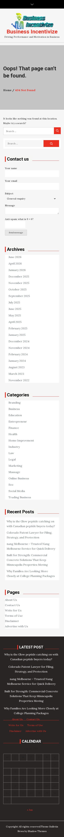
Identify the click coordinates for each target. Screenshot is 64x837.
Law (11, 453)
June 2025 (15, 309)
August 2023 (17, 367)
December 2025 (19, 276)
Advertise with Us (16, 626)
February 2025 (18, 328)
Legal (12, 459)
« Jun (30, 809)
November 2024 (19, 347)
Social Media (17, 491)
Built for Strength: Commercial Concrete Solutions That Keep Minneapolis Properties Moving (27, 559)
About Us (11, 600)
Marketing (15, 465)
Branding (15, 402)
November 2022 (19, 380)
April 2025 (15, 322)
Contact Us (12, 605)
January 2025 (17, 335)
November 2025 (19, 283)
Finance (14, 428)
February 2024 (18, 354)
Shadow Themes (37, 831)
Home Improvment (21, 440)
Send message (16, 232)
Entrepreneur (18, 421)
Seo (11, 484)
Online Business (19, 478)
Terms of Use (14, 615)
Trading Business (20, 497)
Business (14, 409)
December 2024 (19, 341)
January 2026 (17, 270)
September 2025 (19, 296)
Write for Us (13, 610)
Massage (14, 472)
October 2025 (17, 289)
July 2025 (14, 302)
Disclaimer (12, 621)
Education (15, 415)
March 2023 (16, 373)
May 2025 (15, 315)
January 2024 (17, 360)
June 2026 (15, 257)
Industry (14, 446)
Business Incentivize (32, 31)
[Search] (57, 130)
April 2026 (15, 263)
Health (13, 434)
